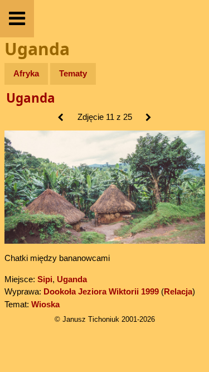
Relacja (178, 291)
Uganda (30, 98)
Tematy (73, 73)
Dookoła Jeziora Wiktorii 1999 (101, 291)
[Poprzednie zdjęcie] (60, 118)
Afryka (26, 73)
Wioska (45, 304)
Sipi (44, 279)
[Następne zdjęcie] (148, 118)
